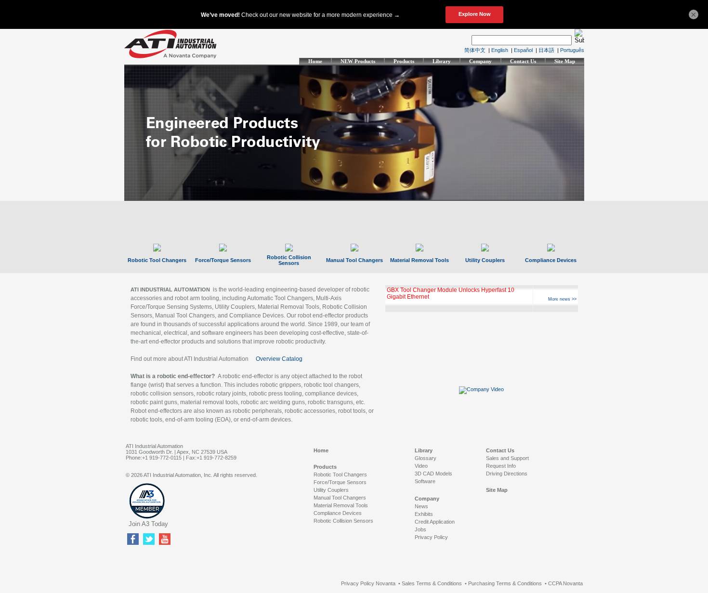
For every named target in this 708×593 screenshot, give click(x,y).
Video (421, 466)
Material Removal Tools (419, 260)
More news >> (562, 299)
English (499, 50)
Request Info (501, 466)
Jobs (420, 529)
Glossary (425, 458)
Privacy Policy (431, 537)
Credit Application (435, 522)
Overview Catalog (279, 359)
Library (442, 61)
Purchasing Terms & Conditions (505, 583)
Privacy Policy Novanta (368, 583)
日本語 (546, 50)
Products (403, 61)
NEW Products (358, 61)
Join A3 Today (148, 523)
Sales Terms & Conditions (432, 583)
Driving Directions (506, 473)
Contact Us (523, 61)
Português (572, 50)
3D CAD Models (433, 473)
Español (523, 50)
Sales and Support (507, 458)
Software (425, 481)
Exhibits (424, 514)
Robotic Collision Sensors (289, 260)
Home (315, 61)
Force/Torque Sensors (223, 260)
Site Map (564, 61)
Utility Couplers (485, 260)
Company (480, 61)
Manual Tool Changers (354, 260)
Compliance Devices (551, 260)
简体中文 (474, 50)
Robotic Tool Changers (157, 260)
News (421, 506)
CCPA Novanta (565, 583)
